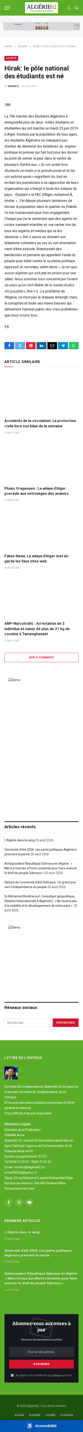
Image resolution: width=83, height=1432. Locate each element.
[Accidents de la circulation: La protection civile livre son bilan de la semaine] (41, 394)
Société (11, 58)
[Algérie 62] (41, 8)
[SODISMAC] (41, 26)
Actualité (34, 1415)
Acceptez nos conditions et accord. (43, 1375)
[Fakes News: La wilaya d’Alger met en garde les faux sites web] (41, 529)
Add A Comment (41, 657)
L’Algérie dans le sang (19, 840)
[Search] (76, 8)
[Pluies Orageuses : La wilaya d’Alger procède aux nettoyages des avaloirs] (41, 461)
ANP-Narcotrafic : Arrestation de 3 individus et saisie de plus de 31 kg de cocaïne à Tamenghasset (37, 628)
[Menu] (7, 8)
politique (56, 1375)
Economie (66, 1415)
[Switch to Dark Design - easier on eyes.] (69, 8)
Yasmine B (13, 86)
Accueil (19, 1415)
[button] (41, 1426)
